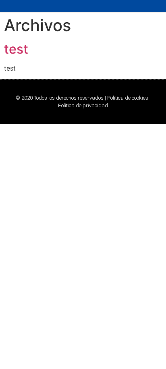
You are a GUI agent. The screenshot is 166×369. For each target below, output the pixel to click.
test (16, 49)
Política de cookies (127, 98)
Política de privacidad (83, 105)
